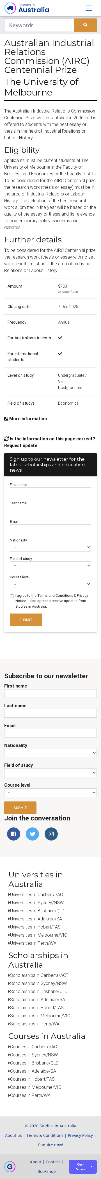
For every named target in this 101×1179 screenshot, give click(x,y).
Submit (26, 619)
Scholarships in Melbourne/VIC (40, 1015)
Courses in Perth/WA (30, 1095)
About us (13, 1135)
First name (18, 484)
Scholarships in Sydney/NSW (38, 983)
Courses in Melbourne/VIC (35, 1087)
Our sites (80, 1166)
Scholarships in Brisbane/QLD (39, 991)
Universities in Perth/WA (33, 943)
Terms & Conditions (44, 1135)
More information (27, 418)
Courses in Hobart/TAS (32, 1079)
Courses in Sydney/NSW (34, 1055)
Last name (18, 503)
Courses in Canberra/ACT (34, 1046)
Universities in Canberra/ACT (37, 894)
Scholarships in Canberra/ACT (39, 975)
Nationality (18, 540)
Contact (53, 1161)
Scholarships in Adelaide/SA (37, 999)
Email (14, 521)
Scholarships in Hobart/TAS (37, 1007)
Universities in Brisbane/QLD (37, 910)
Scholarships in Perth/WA (34, 1024)
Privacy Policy (80, 1135)
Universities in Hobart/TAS (35, 927)
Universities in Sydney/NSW (37, 902)
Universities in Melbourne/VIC (38, 935)
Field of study (21, 558)
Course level (19, 577)
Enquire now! (50, 1144)
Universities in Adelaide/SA (36, 919)
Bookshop (47, 1171)
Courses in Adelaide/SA (33, 1071)
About (35, 1161)
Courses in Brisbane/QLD (34, 1063)
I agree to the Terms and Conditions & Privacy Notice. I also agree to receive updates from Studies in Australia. (51, 600)
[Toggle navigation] (89, 8)
